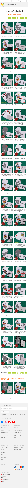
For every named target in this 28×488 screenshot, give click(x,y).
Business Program (18, 447)
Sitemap (16, 434)
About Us (16, 427)
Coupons (3, 437)
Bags (2, 454)
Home (10, 18)
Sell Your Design (18, 449)
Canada (4, 476)
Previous (14, 18)
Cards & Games (4, 447)
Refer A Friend (17, 435)
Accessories (3, 457)
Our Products (17, 429)
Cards (2, 450)
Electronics (3, 456)
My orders (15, 1)
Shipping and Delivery (6, 434)
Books (2, 449)
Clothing (3, 452)
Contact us (3, 429)
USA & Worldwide (6, 474)
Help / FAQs (3, 427)
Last (26, 18)
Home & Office (4, 459)
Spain (3, 481)
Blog (15, 437)
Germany (4, 477)
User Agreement (17, 430)
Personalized (10, 4)
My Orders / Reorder (5, 430)
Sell (16, 4)
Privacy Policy (17, 432)
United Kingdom (5, 479)
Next (23, 18)
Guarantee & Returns (5, 435)
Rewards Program (5, 432)
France (3, 482)
